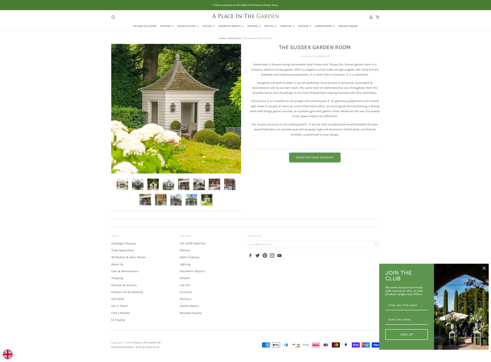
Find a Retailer (120, 313)
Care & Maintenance (124, 271)
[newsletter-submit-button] (376, 244)
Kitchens (303, 26)
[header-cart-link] (376, 17)
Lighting (207, 26)
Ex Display (118, 320)
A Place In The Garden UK (314, 56)
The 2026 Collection (144, 26)
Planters (165, 26)
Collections (234, 38)
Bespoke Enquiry (348, 26)
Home (222, 38)
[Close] (484, 268)
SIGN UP (406, 334)
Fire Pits (269, 26)
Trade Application (122, 250)
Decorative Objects (229, 26)
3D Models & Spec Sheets (128, 257)
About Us (117, 264)
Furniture (286, 26)
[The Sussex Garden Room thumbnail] (122, 184)
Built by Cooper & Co (147, 347)
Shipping (117, 278)
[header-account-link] (370, 17)
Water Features (186, 26)
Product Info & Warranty (127, 292)
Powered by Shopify (122, 347)
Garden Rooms (323, 26)
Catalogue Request (123, 243)
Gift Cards (117, 299)
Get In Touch (119, 306)
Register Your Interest (315, 157)
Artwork (252, 26)
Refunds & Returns (124, 285)
